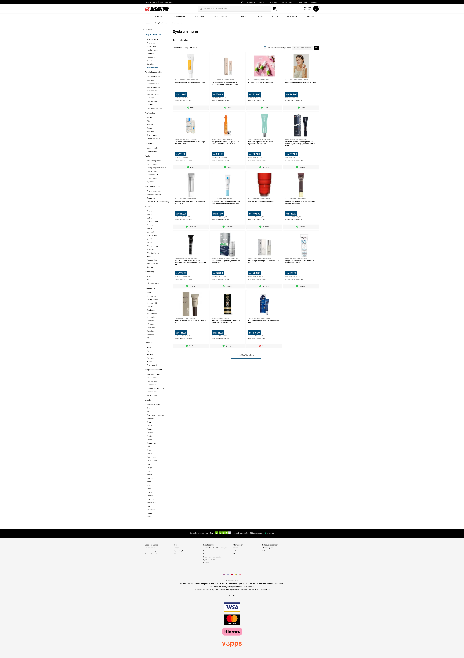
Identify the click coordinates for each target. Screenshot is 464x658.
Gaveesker (151, 328)
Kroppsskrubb (152, 303)
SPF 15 (149, 214)
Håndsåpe (150, 324)
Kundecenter (251, 2)
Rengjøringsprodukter (154, 72)
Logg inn (314, 2)
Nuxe (149, 485)
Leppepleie (149, 143)
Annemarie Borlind (153, 405)
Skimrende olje (152, 263)
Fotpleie (148, 343)
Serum (149, 117)
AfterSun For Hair (153, 253)
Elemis (149, 454)
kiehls (149, 482)
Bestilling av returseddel (212, 557)
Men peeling (151, 57)
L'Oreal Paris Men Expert (156, 388)
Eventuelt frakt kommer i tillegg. (183, 100)
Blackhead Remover (154, 194)
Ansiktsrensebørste (154, 191)
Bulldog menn (152, 378)
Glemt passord (179, 554)
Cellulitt (150, 306)
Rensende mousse (153, 87)
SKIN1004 (150, 499)
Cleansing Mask (152, 175)
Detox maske (151, 164)
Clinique (150, 433)
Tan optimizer (152, 260)
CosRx (149, 436)
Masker (148, 156)
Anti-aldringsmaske (154, 161)
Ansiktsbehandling (152, 186)
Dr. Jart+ (150, 450)
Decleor (149, 440)
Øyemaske (150, 182)
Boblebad (150, 335)
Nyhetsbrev (236, 554)
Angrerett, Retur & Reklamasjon (215, 548)
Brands (148, 400)
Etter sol (150, 267)
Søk (316, 48)
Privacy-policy (150, 548)
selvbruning (149, 271)
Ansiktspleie (150, 113)
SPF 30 (149, 228)
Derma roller (151, 198)
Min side (206, 563)
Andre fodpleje (152, 365)
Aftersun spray (152, 246)
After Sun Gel (152, 235)
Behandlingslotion (153, 94)
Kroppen (150, 225)
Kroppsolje (151, 317)
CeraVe (149, 426)
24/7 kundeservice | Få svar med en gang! (159, 2)
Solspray (150, 249)
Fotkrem (150, 354)
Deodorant (151, 53)
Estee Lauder (152, 461)
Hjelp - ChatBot (209, 560)
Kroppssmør (151, 296)
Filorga (149, 468)
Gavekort (262, 2)
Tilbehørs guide (267, 548)
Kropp (149, 280)
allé (148, 412)
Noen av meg (151, 503)
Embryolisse (151, 457)
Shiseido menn (152, 392)
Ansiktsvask (151, 43)
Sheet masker (152, 178)
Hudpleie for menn (153, 34)
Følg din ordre (208, 554)
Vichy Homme (152, 395)
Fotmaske (150, 358)
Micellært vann (152, 91)
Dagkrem (150, 128)
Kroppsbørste (152, 314)
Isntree (149, 475)
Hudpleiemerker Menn (153, 369)
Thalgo (149, 506)
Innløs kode (273, 2)
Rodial (149, 489)
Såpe (149, 338)
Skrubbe (150, 105)
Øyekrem (150, 125)
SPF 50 (149, 239)
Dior (148, 447)
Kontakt (235, 551)
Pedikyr (149, 361)
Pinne (149, 256)
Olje (148, 121)
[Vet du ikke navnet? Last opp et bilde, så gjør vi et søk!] (274, 8)
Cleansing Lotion (153, 84)
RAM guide (265, 551)
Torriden (150, 513)
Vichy (149, 517)
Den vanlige (151, 510)
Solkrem (150, 218)
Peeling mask (152, 171)
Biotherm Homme (153, 374)
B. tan (149, 422)
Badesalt (150, 292)
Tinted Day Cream (153, 139)
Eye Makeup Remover (154, 108)
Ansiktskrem (151, 46)
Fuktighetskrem (153, 50)
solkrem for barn (153, 232)
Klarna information (152, 554)
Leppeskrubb (152, 151)
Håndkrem (150, 321)
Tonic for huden (152, 101)
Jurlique (150, 478)
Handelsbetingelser (152, 551)
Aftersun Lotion (153, 221)
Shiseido (150, 496)
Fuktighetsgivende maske (156, 168)
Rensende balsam (153, 77)
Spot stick (151, 60)
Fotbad (149, 351)
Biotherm (150, 419)
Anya (149, 408)
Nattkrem (150, 132)
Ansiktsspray (152, 135)
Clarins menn (151, 385)
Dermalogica (151, 443)
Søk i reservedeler (287, 2)
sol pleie (148, 206)
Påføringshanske (153, 283)
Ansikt (149, 211)
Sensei (149, 492)
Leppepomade (152, 148)
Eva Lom (150, 464)
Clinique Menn (152, 381)
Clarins (149, 429)
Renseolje (150, 80)
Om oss (235, 548)
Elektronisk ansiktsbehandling (158, 201)
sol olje (149, 242)
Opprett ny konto (302, 2)
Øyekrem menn (152, 67)
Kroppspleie (150, 288)
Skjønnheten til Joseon (155, 415)
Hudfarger (150, 98)
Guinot (149, 471)
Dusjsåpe (150, 64)
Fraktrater (207, 551)
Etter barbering (152, 39)
